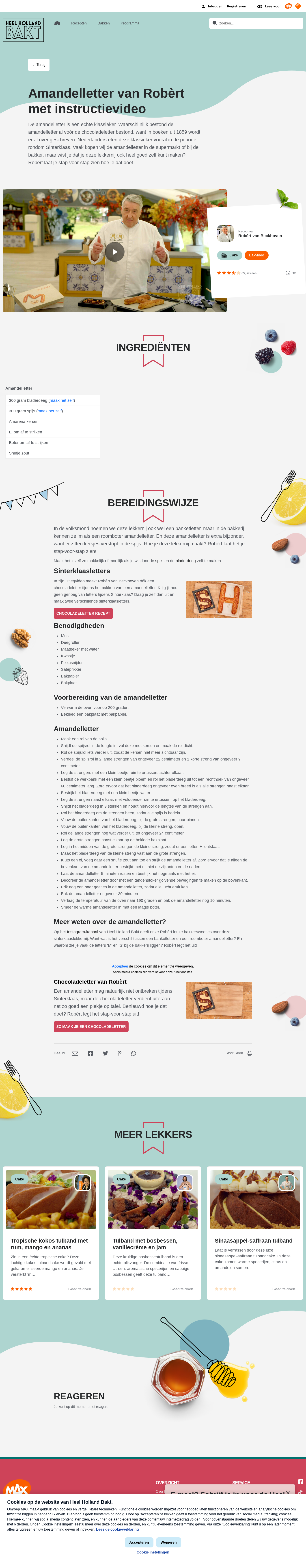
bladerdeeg (186, 561)
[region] (115, 252)
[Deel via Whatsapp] (133, 1053)
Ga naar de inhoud (153, 3)
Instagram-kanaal (82, 932)
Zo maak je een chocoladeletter (91, 1027)
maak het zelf (62, 400)
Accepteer (120, 966)
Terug (41, 65)
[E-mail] (75, 1053)
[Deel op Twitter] (105, 1053)
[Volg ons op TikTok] (300, 1493)
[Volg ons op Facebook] (300, 1482)
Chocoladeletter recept (83, 613)
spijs (159, 561)
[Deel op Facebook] (90, 1053)
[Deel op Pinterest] (119, 1053)
